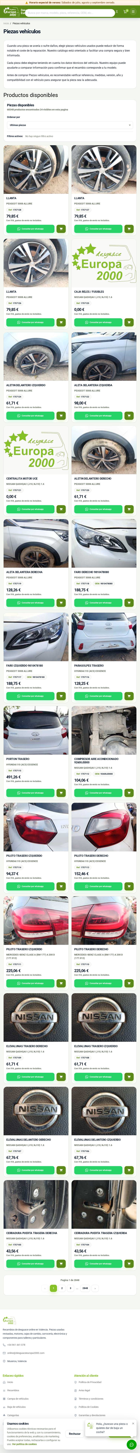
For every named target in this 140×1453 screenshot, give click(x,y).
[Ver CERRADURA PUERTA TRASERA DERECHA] (61, 1264)
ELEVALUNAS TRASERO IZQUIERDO (95, 1046)
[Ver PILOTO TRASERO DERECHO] (129, 886)
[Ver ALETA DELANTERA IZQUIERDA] (129, 416)
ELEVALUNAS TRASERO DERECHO (27, 1046)
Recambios (13, 1390)
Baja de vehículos (16, 1407)
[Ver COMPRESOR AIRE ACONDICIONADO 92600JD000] (129, 793)
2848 (85, 1288)
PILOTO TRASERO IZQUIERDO (24, 855)
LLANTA (11, 198)
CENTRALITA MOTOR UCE (22, 478)
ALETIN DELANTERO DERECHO (92, 478)
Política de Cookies (89, 1407)
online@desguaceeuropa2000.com (25, 1353)
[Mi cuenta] (116, 11)
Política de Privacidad (90, 1382)
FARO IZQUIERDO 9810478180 (24, 665)
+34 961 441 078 (16, 1344)
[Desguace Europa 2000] (9, 1320)
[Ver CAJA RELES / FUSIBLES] (129, 322)
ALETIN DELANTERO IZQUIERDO (25, 385)
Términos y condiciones (91, 1398)
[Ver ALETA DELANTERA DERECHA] (61, 603)
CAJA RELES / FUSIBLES (89, 291)
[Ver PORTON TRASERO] (61, 793)
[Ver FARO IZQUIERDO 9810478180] (61, 696)
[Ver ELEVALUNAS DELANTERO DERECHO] (61, 1170)
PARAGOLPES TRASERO (89, 665)
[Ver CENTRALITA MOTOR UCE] (61, 509)
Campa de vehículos (18, 1398)
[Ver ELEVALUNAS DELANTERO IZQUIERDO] (129, 1170)
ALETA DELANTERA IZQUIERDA (93, 385)
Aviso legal (84, 1390)
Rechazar (75, 1433)
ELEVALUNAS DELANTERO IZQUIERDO (97, 1139)
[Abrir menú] (133, 11)
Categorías (13, 1415)
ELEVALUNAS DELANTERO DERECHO (28, 1139)
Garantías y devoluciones (92, 1415)
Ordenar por (13, 117)
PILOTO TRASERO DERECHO (91, 855)
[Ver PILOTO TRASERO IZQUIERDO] (61, 886)
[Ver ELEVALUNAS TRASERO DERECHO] (61, 1077)
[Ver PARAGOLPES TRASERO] (129, 696)
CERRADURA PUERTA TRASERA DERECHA (31, 1233)
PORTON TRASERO (17, 759)
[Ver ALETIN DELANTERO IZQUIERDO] (61, 416)
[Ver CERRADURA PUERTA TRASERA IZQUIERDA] (129, 1264)
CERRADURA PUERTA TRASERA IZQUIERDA (100, 1233)
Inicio (10, 1382)
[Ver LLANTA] (61, 229)
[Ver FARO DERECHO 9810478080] (129, 603)
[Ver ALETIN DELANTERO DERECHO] (129, 509)
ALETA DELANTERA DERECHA (24, 572)
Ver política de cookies (24, 1444)
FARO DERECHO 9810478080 (91, 572)
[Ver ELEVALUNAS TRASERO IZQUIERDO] (129, 1077)
